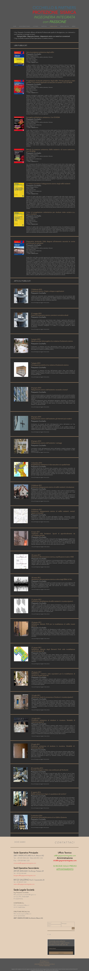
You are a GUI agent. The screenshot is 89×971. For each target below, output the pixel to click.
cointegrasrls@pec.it (23, 905)
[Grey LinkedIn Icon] (50, 934)
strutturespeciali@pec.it (24, 914)
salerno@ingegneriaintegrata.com (24, 884)
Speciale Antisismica (63, 539)
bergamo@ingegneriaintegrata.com (25, 875)
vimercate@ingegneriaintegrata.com (25, 863)
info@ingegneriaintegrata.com (65, 860)
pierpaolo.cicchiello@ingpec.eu (26, 894)
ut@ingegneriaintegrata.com (65, 855)
